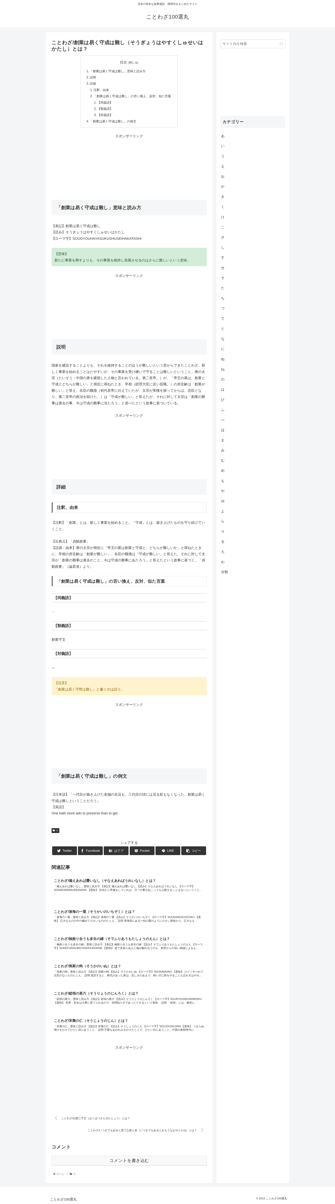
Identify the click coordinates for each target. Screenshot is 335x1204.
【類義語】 (105, 108)
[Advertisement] (129, 166)
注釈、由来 (101, 90)
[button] (281, 44)
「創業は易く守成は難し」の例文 (113, 121)
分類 (224, 572)
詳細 (93, 83)
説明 (93, 77)
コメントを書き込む (129, 1160)
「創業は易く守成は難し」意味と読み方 (118, 71)
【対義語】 (105, 115)
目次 (123, 62)
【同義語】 (105, 102)
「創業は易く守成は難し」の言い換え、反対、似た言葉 (132, 96)
